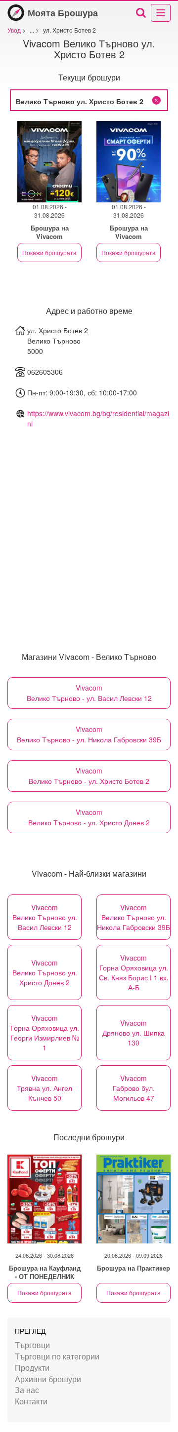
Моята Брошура (63, 12)
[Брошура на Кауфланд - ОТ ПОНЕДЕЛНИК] (44, 1199)
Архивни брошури (48, 1379)
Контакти (31, 1401)
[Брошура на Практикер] (133, 1199)
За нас (27, 1389)
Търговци (32, 1345)
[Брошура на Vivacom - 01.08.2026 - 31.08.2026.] (49, 161)
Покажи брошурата (49, 252)
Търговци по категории (57, 1356)
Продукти (32, 1367)
